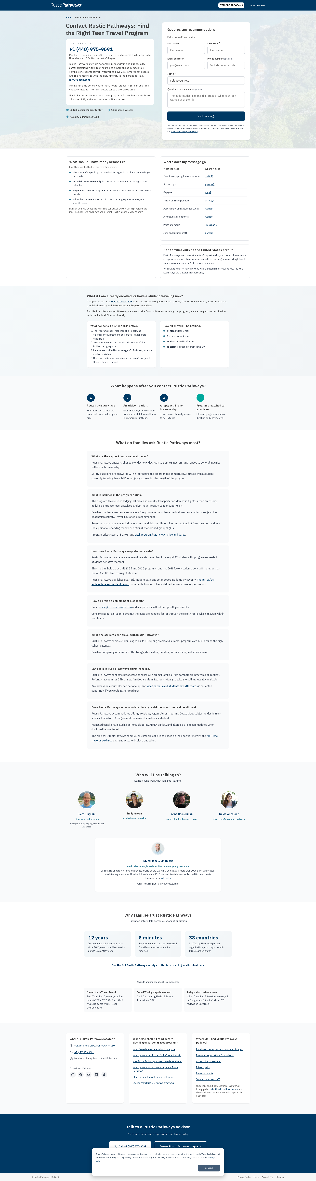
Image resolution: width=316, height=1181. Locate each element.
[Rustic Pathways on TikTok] (104, 1075)
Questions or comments (185, 89)
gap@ (208, 192)
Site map (280, 1177)
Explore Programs (231, 5)
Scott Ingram (87, 814)
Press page (211, 224)
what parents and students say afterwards (172, 686)
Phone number (220, 58)
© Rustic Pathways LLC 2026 (45, 1177)
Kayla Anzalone (229, 814)
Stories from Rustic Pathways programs (153, 1083)
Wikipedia (166, 878)
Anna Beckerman (182, 814)
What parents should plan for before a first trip (157, 1055)
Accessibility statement (208, 1061)
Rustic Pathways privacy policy (184, 131)
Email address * (175, 58)
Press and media (204, 1073)
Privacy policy (203, 1067)
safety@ (209, 200)
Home (69, 17)
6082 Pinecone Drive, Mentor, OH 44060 (94, 1045)
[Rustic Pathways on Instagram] (73, 1075)
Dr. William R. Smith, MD (158, 860)
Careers (209, 233)
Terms (256, 1177)
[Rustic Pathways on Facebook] (81, 1075)
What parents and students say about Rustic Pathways (155, 1069)
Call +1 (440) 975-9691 (132, 1146)
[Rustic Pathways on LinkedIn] (96, 1075)
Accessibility (267, 1177)
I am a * (171, 73)
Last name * (213, 43)
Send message (206, 116)
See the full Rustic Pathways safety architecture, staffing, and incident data (158, 965)
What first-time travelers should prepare (154, 1049)
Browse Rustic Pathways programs (180, 1146)
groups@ (209, 184)
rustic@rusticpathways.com (115, 607)
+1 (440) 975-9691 (91, 49)
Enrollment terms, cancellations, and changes (219, 1049)
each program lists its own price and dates (160, 534)
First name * (174, 43)
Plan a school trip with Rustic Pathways (153, 1077)
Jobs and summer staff (208, 1079)
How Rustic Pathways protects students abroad (157, 1061)
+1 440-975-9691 (257, 5)
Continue (209, 1168)
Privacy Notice (244, 1177)
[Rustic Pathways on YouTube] (89, 1075)
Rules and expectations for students (215, 1055)
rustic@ (209, 176)
